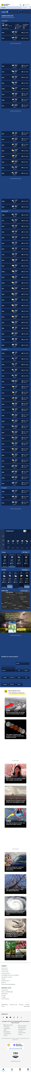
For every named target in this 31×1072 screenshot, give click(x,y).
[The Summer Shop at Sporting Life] (26, 682)
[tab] (25, 531)
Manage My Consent (6, 977)
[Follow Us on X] (21, 1017)
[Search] (20, 5)
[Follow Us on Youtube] (10, 1017)
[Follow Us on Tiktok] (14, 1017)
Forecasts (24, 7)
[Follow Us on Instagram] (7, 1017)
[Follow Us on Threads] (17, 1017)
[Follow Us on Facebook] (3, 1017)
